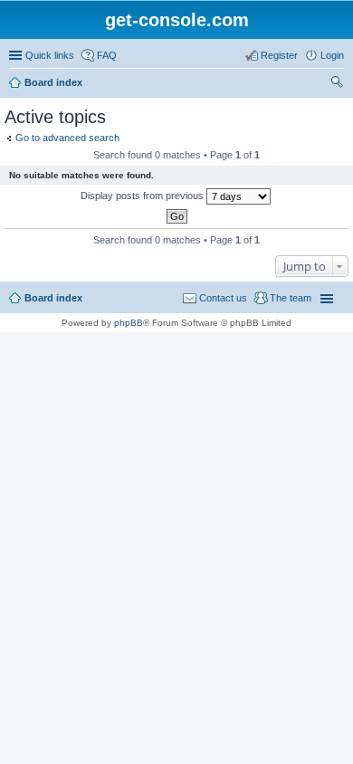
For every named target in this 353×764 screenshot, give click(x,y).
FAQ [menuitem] (107, 55)
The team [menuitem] (290, 297)
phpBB (128, 323)
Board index (53, 82)
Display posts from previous (143, 195)
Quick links (49, 55)
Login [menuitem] (332, 55)
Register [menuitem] (279, 55)
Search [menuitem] (336, 84)
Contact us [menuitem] (223, 297)
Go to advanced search (67, 137)
